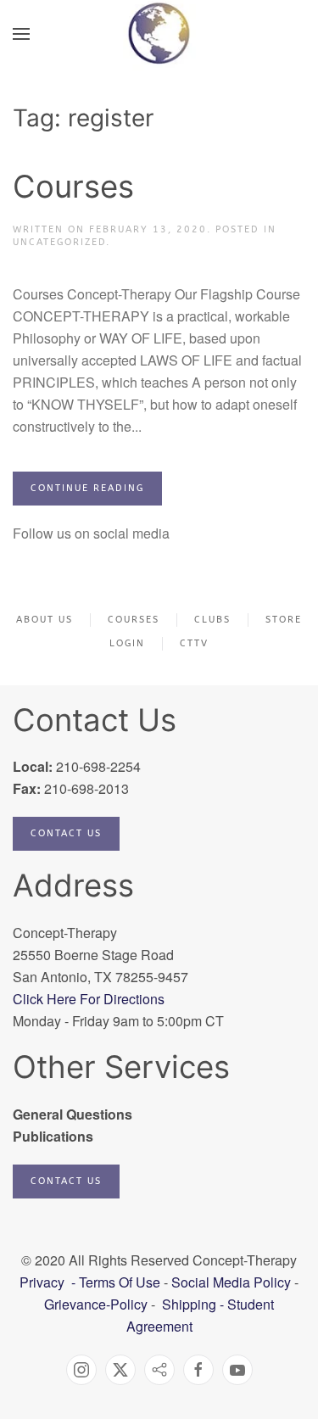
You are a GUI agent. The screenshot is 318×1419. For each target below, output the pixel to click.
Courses (73, 186)
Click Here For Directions (89, 998)
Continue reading (87, 488)
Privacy (44, 1282)
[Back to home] (159, 34)
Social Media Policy (229, 1282)
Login (127, 643)
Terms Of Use (119, 1282)
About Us (44, 619)
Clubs (212, 619)
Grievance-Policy (96, 1304)
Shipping (189, 1304)
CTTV (194, 643)
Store (283, 619)
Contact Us (66, 833)
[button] (21, 34)
